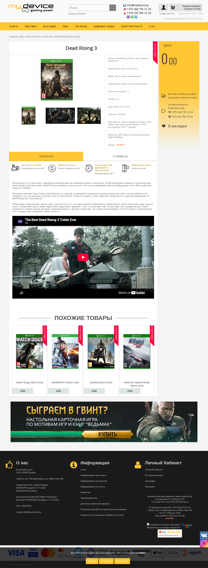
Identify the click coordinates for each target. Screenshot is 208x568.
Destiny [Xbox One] (101, 382)
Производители (89, 497)
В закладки (177, 126)
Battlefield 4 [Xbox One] (65, 382)
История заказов (154, 475)
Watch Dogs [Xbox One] (29, 382)
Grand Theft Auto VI (131, 26)
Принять (92, 561)
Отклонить (106, 561)
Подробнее (122, 561)
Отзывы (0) (120, 156)
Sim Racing (81, 26)
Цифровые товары (104, 26)
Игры (65, 26)
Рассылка (150, 486)
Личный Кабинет (154, 469)
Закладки (150, 480)
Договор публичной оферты (95, 503)
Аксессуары (49, 26)
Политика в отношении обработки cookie (102, 515)
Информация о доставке (93, 475)
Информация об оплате (93, 486)
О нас (152, 26)
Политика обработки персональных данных (104, 509)
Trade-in (13, 26)
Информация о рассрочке (94, 480)
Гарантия (85, 492)
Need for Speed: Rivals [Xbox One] (137, 384)
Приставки (30, 26)
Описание (46, 156)
